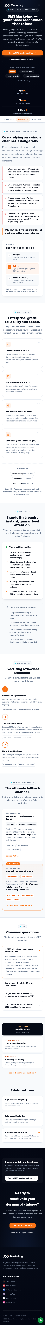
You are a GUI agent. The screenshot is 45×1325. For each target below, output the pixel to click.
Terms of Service (20, 1315)
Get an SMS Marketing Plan (21, 53)
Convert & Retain (12, 76)
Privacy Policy (7, 1315)
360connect (22, 484)
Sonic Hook (10, 1302)
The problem (9, 119)
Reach (12, 71)
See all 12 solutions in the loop (21, 1073)
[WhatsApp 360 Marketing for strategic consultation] (40, 1320)
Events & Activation (32, 76)
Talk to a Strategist (21, 1225)
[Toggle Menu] (39, 5)
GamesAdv (10, 1294)
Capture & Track (27, 71)
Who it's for (37, 119)
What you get (22, 119)
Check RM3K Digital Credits (21, 1233)
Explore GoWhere (13, 856)
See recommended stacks (21, 59)
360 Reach (10, 1282)
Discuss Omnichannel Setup (18, 905)
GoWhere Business (13, 1290)
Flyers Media (11, 1286)
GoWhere (22, 478)
